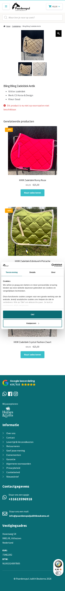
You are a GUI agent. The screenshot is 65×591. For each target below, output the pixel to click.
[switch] (58, 573)
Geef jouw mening (15, 450)
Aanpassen (31, 323)
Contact (10, 437)
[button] (19, 383)
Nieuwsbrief (12, 476)
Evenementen (13, 454)
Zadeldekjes (16, 26)
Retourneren (13, 446)
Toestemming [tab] (12, 272)
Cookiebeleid (13, 472)
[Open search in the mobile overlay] (32, 17)
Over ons (10, 433)
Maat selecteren (32, 192)
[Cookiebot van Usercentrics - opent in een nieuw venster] (49, 265)
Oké (32, 315)
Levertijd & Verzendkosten (19, 441)
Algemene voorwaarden (18, 463)
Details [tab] (32, 272)
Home (8, 26)
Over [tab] (53, 272)
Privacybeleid (13, 467)
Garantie (10, 459)
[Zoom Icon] (59, 33)
